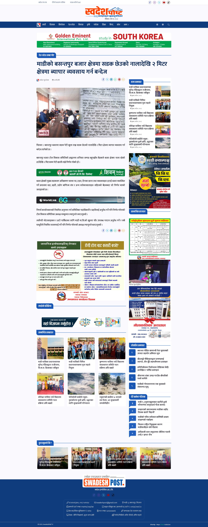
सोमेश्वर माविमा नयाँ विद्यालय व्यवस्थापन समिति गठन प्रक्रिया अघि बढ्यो (154, 462)
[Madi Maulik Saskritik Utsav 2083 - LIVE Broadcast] (149, 271)
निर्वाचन (61, 24)
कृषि (88, 24)
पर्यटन (96, 24)
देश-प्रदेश (71, 24)
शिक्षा (104, 24)
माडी (44, 24)
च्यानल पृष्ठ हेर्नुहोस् (135, 284)
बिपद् (111, 24)
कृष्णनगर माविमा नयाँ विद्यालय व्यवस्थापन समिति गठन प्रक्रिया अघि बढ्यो (120, 462)
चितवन (52, 24)
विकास (80, 24)
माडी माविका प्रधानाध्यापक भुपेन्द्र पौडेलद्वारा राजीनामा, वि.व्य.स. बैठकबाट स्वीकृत (50, 462)
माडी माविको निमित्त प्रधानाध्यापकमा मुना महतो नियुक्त (84, 462)
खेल (118, 24)
